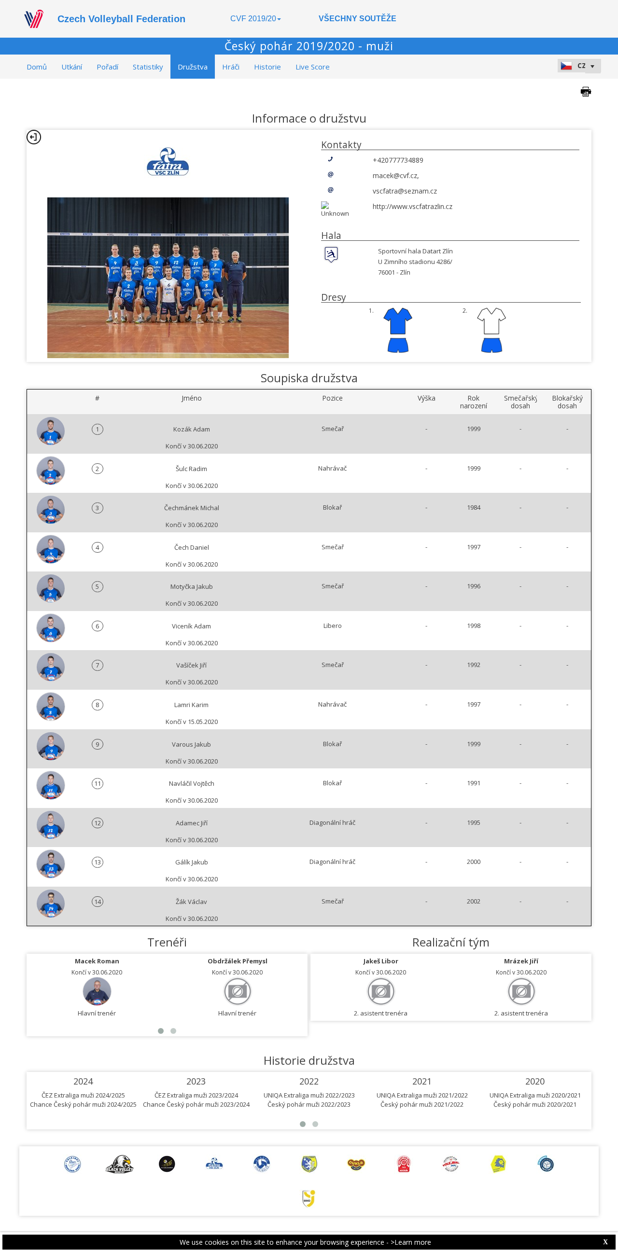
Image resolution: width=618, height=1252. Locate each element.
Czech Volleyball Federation (121, 19)
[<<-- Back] (34, 137)
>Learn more (411, 1242)
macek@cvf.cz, (396, 175)
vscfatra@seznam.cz (405, 190)
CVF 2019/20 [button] (253, 18)
